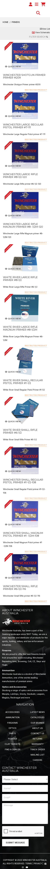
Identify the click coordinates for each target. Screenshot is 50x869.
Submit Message (15, 842)
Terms (28, 863)
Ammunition (13, 717)
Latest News (37, 712)
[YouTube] (27, 867)
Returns (37, 738)
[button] (38, 13)
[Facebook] (45, 863)
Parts (12, 733)
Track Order (37, 749)
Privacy (38, 863)
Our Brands (37, 722)
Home (5, 22)
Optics (12, 728)
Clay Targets (12, 744)
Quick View (14, 66)
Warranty (37, 744)
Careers (37, 760)
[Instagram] (23, 867)
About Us (37, 728)
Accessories (12, 712)
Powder (12, 738)
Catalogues (37, 717)
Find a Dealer (12, 749)
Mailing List (37, 754)
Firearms (12, 722)
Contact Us (37, 733)
